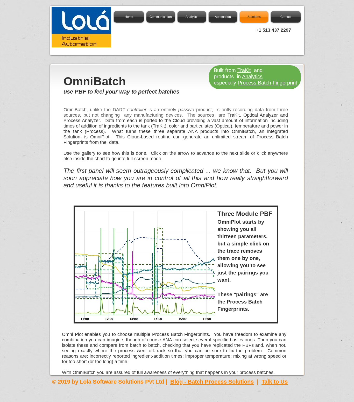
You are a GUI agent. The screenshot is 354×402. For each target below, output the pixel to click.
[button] (176, 264)
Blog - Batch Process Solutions (212, 381)
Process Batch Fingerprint (267, 83)
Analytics (252, 76)
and (257, 70)
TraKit (244, 70)
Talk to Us (274, 381)
